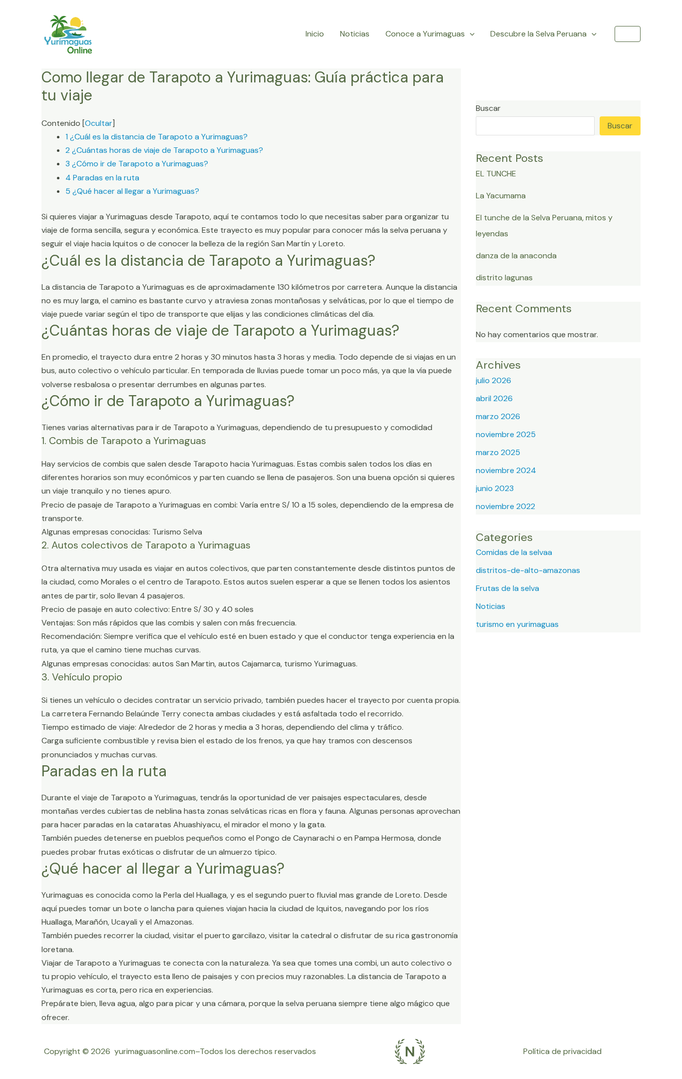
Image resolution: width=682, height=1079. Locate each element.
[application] (470, 33)
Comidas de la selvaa (514, 552)
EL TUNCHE (496, 173)
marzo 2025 (498, 452)
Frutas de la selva (507, 588)
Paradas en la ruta (102, 177)
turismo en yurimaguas (517, 624)
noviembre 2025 (506, 434)
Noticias (354, 33)
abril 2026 (494, 398)
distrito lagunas (504, 277)
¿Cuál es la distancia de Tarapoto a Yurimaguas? (156, 136)
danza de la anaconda (516, 255)
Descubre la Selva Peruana (538, 33)
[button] (628, 34)
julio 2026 (493, 380)
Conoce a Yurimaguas (425, 33)
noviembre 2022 (505, 506)
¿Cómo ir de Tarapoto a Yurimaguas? (136, 163)
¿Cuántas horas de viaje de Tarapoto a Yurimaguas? (164, 150)
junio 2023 (495, 488)
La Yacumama (501, 195)
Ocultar (98, 123)
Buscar (488, 108)
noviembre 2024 (506, 470)
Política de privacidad (562, 1051)
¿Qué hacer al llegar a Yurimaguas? (132, 191)
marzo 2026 (498, 416)
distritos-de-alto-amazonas (528, 570)
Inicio (315, 33)
